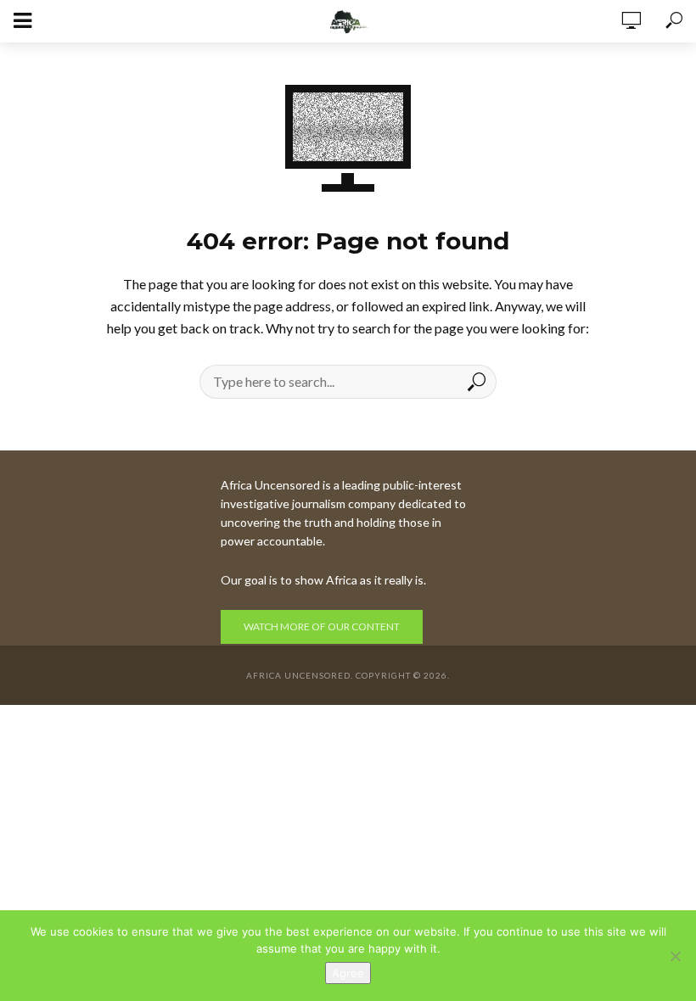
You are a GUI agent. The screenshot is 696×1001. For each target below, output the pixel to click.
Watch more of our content (322, 626)
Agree (348, 973)
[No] (674, 956)
